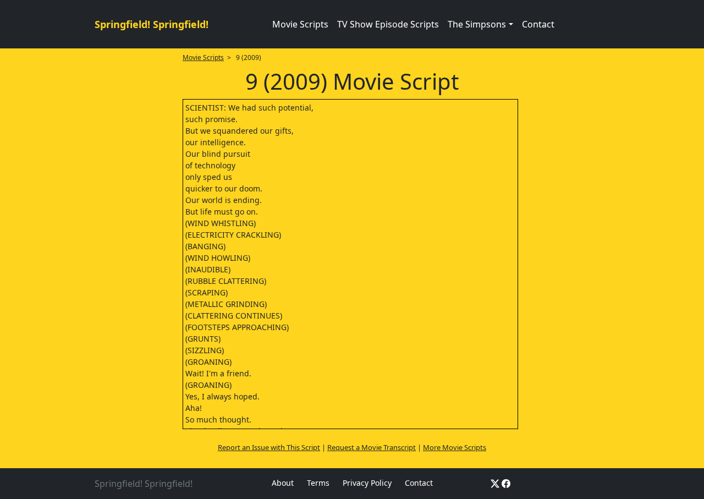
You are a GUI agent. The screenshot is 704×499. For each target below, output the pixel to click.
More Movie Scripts (454, 447)
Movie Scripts (300, 24)
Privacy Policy (367, 483)
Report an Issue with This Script (269, 447)
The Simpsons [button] (477, 24)
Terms (318, 483)
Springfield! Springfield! (151, 24)
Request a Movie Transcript (371, 447)
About (283, 483)
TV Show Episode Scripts (388, 24)
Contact (538, 24)
